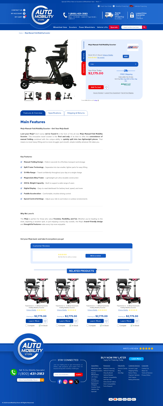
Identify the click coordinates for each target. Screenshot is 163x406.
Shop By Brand (108, 373)
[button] (92, 57)
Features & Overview (32, 113)
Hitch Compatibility (109, 384)
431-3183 (31, 373)
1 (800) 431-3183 (78, 13)
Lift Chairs (94, 377)
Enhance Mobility (108, 55)
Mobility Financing (122, 6)
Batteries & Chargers (94, 384)
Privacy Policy (146, 375)
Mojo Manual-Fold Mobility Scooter (37, 33)
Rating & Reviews (134, 379)
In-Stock (44, 326)
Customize (84, 45)
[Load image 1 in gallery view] (29, 96)
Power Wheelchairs (87, 27)
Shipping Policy (133, 371)
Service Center (122, 368)
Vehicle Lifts (102, 27)
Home (21, 33)
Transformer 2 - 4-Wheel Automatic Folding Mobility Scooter (36, 306)
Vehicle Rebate (108, 375)
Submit (78, 375)
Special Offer (84, 68)
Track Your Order (106, 6)
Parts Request (107, 386)
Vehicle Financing (141, 6)
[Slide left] (22, 96)
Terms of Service (147, 373)
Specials (114, 27)
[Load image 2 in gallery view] (38, 96)
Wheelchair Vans (60, 27)
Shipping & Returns (76, 113)
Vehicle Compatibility (110, 377)
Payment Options (134, 375)
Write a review (95, 256)
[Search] (144, 27)
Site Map (121, 373)
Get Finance (132, 377)
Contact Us (145, 368)
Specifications (54, 113)
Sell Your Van (107, 379)
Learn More (34, 321)
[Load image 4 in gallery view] (58, 96)
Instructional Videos (109, 382)
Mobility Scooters (96, 371)
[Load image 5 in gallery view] (67, 96)
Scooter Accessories (95, 380)
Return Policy (133, 373)
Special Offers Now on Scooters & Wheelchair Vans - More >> (81, 2)
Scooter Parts (95, 387)
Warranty (84, 56)
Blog (119, 371)
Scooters (73, 27)
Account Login (133, 368)
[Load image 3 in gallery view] (48, 96)
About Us (144, 371)
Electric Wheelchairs (95, 374)
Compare (31, 326)
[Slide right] (74, 96)
